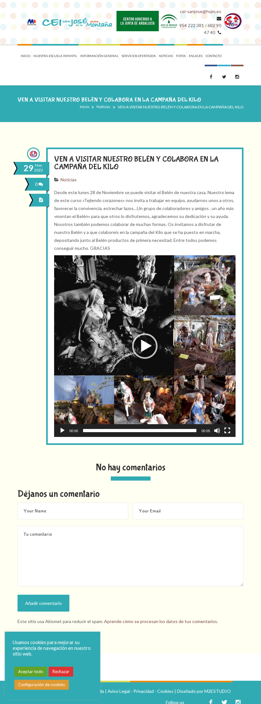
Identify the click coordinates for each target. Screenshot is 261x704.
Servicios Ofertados (139, 56)
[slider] (139, 430)
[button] (145, 346)
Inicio (25, 56)
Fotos (181, 56)
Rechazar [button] (61, 671)
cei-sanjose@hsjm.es (200, 11)
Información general (99, 56)
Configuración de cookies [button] (41, 684)
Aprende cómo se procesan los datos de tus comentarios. (161, 621)
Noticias (166, 56)
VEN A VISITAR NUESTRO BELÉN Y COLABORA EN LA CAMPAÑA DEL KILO (136, 163)
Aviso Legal (119, 691)
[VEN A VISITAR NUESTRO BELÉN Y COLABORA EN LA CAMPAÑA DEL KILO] (42, 200)
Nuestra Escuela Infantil (55, 56)
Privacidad (143, 691)
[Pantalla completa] (227, 430)
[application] (145, 346)
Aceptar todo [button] (30, 671)
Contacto (214, 56)
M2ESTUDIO (217, 691)
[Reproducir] (62, 430)
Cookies (165, 691)
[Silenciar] (217, 430)
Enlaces (195, 56)
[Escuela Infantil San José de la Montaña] (67, 22)
